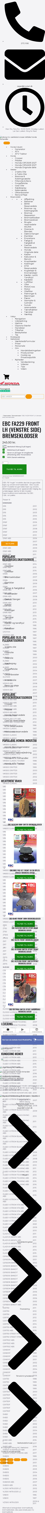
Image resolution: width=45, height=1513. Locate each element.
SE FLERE (10, 544)
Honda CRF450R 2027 (25, 165)
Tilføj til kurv (14, 469)
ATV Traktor (21, 154)
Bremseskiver (31, 220)
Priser (18, 343)
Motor (27, 289)
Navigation (20, 319)
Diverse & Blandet (28, 230)
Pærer (27, 298)
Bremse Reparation (29, 214)
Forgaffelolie (21, 183)
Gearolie (9, 658)
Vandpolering (27, 362)
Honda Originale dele (25, 167)
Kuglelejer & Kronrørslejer (30, 271)
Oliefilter (28, 291)
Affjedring (29, 199)
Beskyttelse (21, 332)
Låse (26, 284)
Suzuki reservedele (30, 306)
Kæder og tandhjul (14, 623)
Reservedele (15, 197)
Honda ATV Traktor (14, 763)
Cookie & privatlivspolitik (10, 1451)
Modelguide (15, 337)
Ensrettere (29, 238)
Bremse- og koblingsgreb (31, 209)
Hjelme (18, 323)
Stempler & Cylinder (29, 301)
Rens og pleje (12, 685)
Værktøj (28, 314)
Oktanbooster (22, 192)
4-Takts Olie (21, 174)
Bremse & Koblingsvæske (22, 177)
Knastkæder (30, 261)
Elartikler (28, 236)
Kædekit (28, 280)
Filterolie (9, 652)
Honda (13, 156)
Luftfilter (28, 282)
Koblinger (29, 264)
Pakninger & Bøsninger (30, 294)
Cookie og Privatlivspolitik (28, 356)
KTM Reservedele (30, 267)
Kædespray (20, 188)
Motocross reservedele (16, 731)
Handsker (20, 328)
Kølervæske (21, 190)
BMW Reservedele (30, 205)
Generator (20, 149)
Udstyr (13, 316)
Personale (20, 346)
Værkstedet (15, 339)
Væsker (13, 170)
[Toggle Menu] (6, 143)
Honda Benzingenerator (17, 747)
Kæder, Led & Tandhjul (31, 276)
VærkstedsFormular (25, 341)
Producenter (27, 353)
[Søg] (29, 396)
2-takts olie (10, 647)
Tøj (16, 335)
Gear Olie (19, 185)
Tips (23, 366)
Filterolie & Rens (23, 181)
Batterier (28, 201)
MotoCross (29, 287)
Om (17, 348)
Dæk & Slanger (31, 234)
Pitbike (18, 160)
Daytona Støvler (23, 325)
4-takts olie (10, 680)
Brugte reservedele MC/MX (30, 224)
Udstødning (21, 321)
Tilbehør (19, 330)
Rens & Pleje (21, 195)
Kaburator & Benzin (30, 258)
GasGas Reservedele (30, 246)
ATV (17, 151)
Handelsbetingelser (31, 350)
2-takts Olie (20, 172)
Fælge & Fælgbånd (29, 241)
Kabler (27, 254)
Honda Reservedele (15, 715)
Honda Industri (16, 147)
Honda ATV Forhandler (16, 758)
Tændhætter (30, 310)
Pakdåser (9, 628)
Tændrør (28, 312)
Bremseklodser (32, 217)
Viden (24, 369)
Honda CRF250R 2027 (25, 163)
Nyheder (19, 360)
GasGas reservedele (15, 720)
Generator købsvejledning (18, 752)
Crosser (19, 158)
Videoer (25, 364)
